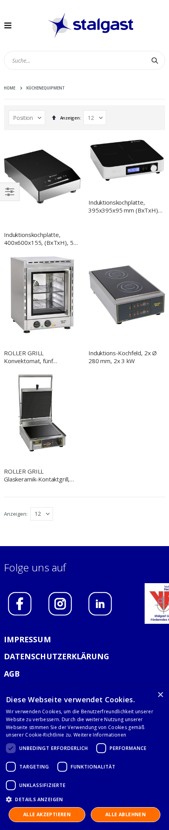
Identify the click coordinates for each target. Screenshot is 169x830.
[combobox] (84, 60)
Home (9, 88)
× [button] (160, 695)
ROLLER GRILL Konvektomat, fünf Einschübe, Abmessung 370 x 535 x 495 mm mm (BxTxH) (40, 357)
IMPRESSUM (27, 639)
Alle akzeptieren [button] (47, 814)
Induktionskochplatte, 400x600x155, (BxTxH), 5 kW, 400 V (38, 239)
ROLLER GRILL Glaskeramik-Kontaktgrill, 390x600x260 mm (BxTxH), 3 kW (41, 475)
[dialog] (84, 758)
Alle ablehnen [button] (125, 814)
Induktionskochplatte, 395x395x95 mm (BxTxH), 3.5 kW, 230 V (124, 206)
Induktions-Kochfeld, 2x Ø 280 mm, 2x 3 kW (122, 357)
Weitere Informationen (99, 734)
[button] (84, 799)
